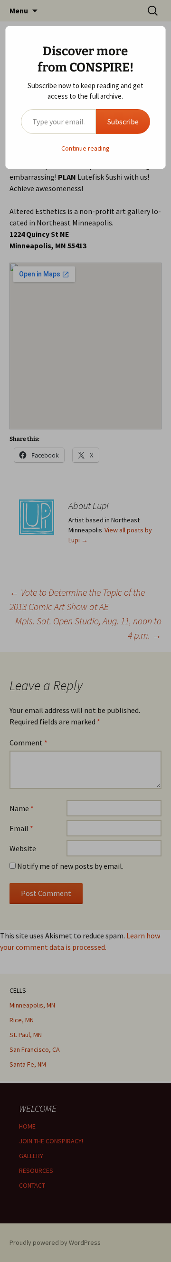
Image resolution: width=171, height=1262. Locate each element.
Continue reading (85, 148)
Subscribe (123, 121)
